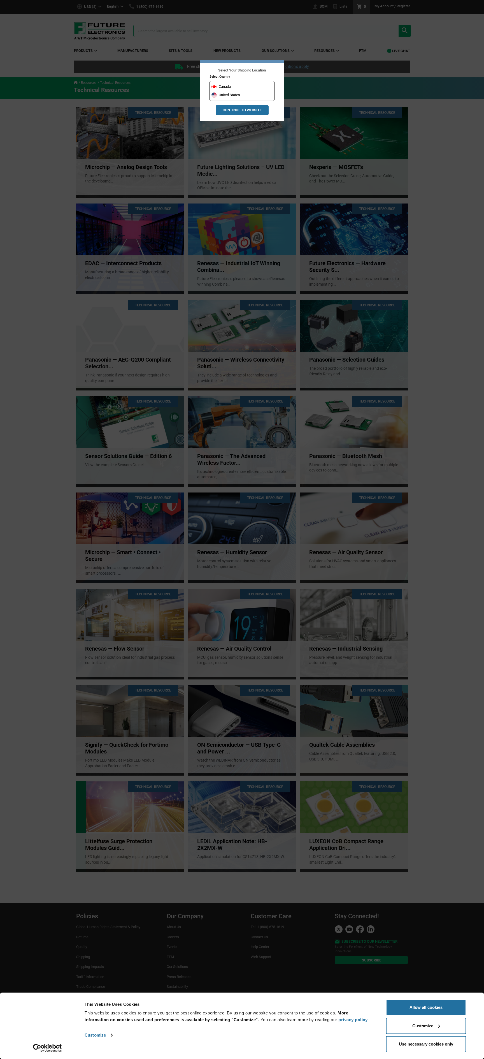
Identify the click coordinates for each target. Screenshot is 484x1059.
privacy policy (352, 1019)
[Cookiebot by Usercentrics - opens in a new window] (47, 1048)
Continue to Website (242, 110)
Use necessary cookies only (426, 1044)
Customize (95, 1035)
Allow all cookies (426, 1007)
